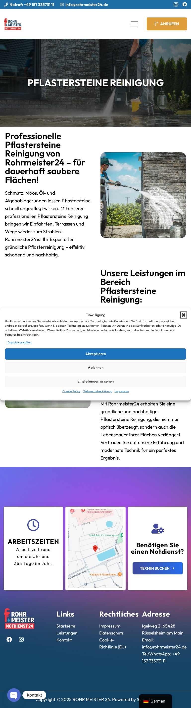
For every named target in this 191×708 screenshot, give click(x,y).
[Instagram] (176, 4)
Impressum (122, 391)
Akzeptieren (95, 353)
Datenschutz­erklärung (97, 391)
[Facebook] (185, 4)
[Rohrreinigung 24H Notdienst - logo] (13, 24)
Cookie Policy (71, 391)
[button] (183, 315)
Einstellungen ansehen (95, 381)
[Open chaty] (14, 695)
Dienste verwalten (19, 342)
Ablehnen (95, 367)
